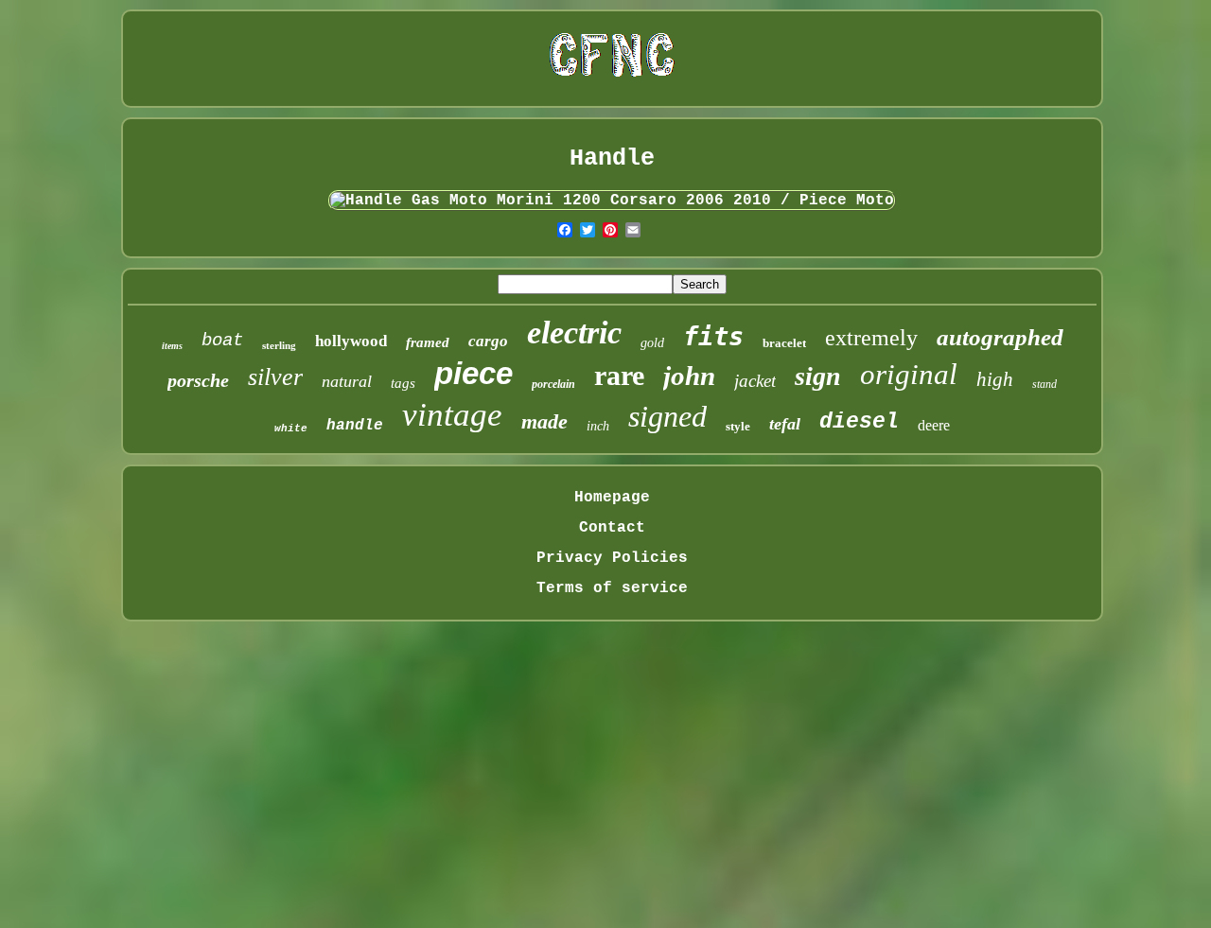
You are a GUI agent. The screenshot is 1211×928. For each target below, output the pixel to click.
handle (354, 425)
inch (598, 426)
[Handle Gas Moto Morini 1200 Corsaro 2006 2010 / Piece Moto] (612, 200)
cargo (488, 341)
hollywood (351, 341)
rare (619, 375)
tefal (784, 423)
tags (403, 383)
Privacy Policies (612, 558)
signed (667, 416)
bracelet (784, 343)
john (689, 375)
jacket (755, 381)
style (738, 426)
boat (222, 340)
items (172, 346)
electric (574, 332)
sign (818, 376)
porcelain (553, 384)
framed (427, 342)
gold (652, 343)
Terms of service (612, 588)
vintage (452, 414)
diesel (859, 422)
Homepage (612, 497)
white (290, 428)
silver (275, 377)
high (994, 379)
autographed (1000, 337)
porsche (198, 380)
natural (347, 381)
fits (713, 336)
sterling (279, 345)
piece (473, 373)
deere (934, 425)
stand (1044, 384)
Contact (612, 527)
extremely (871, 337)
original (908, 374)
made (544, 421)
